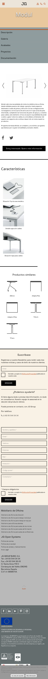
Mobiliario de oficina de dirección (12, 515)
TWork (35, 317)
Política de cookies (7, 541)
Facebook (3, 611)
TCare (12, 338)
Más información (31, 675)
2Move (12, 296)
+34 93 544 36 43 (13, 561)
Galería (4, 39)
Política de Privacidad (29, 374)
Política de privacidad (8, 544)
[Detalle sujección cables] (13, 226)
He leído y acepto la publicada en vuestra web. (26, 375)
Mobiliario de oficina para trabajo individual (16, 518)
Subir (24, 589)
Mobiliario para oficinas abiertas (12, 523)
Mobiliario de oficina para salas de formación (16, 529)
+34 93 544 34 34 (12, 559)
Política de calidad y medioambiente (13, 547)
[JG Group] (24, 4)
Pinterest (21, 611)
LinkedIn (9, 611)
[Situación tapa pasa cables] (13, 253)
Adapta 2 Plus (12, 317)
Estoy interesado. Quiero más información (24, 148)
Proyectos (6, 51)
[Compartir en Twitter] (11, 138)
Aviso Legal (5, 550)
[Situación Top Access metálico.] (13, 199)
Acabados (5, 45)
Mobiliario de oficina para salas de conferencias (17, 532)
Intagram (26, 611)
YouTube (15, 611)
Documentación (8, 58)
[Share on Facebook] (3, 138)
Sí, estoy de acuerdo (17, 675)
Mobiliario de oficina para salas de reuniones (16, 526)
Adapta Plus (36, 296)
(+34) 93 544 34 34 (10, 415)
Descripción (6, 32)
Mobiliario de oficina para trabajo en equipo (16, 521)
